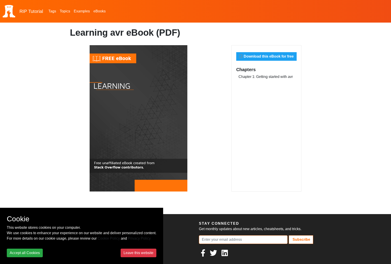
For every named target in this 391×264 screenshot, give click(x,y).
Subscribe (301, 239)
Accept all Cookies (25, 253)
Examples (82, 11)
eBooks (99, 11)
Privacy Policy (139, 238)
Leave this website (138, 253)
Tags (52, 11)
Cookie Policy (109, 238)
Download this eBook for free (268, 56)
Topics (65, 11)
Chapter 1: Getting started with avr (265, 77)
